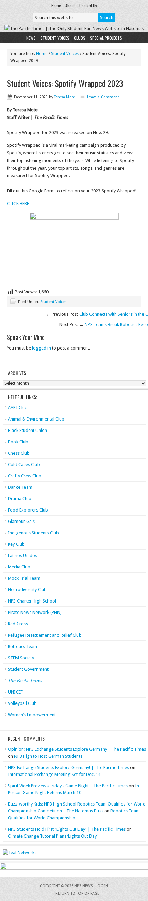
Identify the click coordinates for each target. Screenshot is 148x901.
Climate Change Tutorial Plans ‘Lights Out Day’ (52, 836)
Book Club (18, 441)
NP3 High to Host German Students (48, 756)
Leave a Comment (103, 97)
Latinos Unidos (22, 555)
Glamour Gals (21, 521)
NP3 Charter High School (32, 601)
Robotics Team (22, 646)
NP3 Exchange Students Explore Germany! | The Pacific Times (68, 767)
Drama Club (19, 498)
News (31, 38)
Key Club (16, 544)
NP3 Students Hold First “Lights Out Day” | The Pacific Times (67, 829)
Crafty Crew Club (24, 475)
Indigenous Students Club (33, 532)
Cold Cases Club (24, 464)
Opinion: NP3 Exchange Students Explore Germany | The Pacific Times (77, 749)
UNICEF (15, 692)
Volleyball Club (22, 703)
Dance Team (20, 487)
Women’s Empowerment (32, 714)
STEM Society (21, 657)
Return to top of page (77, 893)
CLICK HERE (18, 203)
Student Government (28, 669)
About (70, 5)
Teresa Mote (64, 97)
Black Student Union (27, 430)
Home (56, 5)
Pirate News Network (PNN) (35, 612)
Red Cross (18, 623)
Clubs (79, 38)
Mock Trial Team (24, 578)
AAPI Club (18, 407)
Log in (102, 886)
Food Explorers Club (28, 510)
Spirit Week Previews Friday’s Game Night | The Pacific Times (68, 785)
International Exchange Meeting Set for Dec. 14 (54, 774)
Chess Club (19, 453)
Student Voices (55, 38)
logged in (41, 348)
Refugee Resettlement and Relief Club (45, 635)
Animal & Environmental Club (36, 419)
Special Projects (106, 38)
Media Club (19, 566)
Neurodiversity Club (27, 589)
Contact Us (88, 5)
